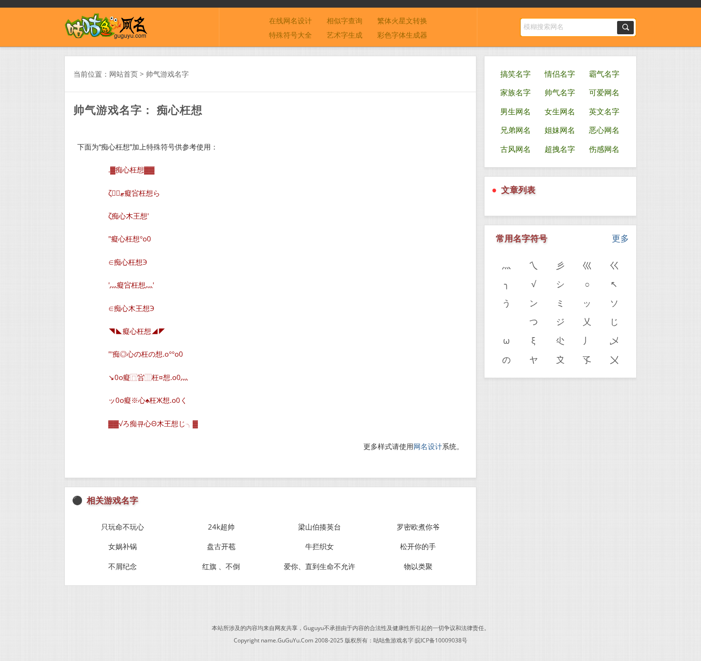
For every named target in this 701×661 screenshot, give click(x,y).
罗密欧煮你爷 (418, 526)
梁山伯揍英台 (319, 526)
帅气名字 (560, 92)
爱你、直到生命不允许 (319, 566)
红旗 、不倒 (221, 566)
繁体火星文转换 (402, 20)
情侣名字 (560, 74)
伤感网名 (604, 149)
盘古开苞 (221, 546)
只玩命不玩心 (122, 526)
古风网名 (515, 149)
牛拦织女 (319, 546)
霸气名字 (604, 74)
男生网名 (515, 111)
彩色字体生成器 (402, 35)
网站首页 (123, 74)
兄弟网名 (515, 130)
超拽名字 (560, 149)
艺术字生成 (344, 35)
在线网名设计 (290, 20)
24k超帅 (221, 526)
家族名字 (515, 92)
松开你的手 (418, 546)
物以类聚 (418, 566)
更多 (620, 238)
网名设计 (427, 446)
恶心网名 (604, 130)
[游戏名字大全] (106, 36)
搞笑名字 (515, 74)
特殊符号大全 (290, 35)
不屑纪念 (122, 566)
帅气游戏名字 (167, 74)
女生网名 (560, 111)
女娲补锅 (122, 546)
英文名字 (604, 111)
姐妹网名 (560, 130)
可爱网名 (604, 92)
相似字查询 (344, 20)
